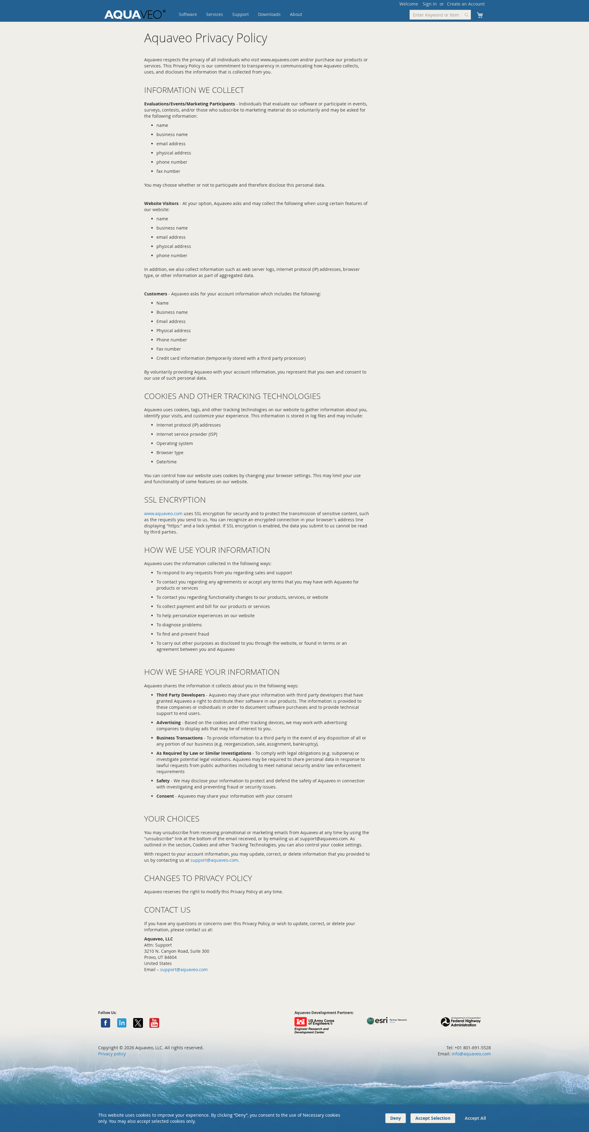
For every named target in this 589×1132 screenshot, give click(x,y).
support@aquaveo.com (214, 860)
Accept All (475, 1118)
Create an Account (466, 4)
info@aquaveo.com (471, 1054)
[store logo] (135, 14)
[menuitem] (188, 14)
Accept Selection (432, 1118)
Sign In (430, 4)
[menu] (250, 14)
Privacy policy (112, 1054)
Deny (395, 1118)
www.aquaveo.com (163, 513)
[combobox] (440, 15)
